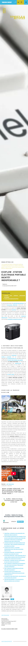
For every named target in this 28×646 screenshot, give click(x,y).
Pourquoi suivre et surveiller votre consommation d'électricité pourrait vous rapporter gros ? (14, 573)
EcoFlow (14, 309)
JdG (7, 484)
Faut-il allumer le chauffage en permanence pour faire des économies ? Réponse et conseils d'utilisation (14, 565)
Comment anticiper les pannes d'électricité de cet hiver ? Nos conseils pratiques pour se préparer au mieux (14, 544)
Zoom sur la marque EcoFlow (11, 298)
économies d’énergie (12, 304)
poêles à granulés (6, 356)
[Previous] (3, 504)
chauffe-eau (18, 363)
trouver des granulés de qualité (15, 360)
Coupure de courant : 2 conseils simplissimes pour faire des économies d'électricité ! (13, 549)
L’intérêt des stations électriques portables (14, 296)
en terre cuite (10, 374)
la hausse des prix (11, 358)
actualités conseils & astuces (15, 319)
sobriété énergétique (18, 303)
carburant (14, 355)
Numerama (11, 484)
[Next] (24, 504)
